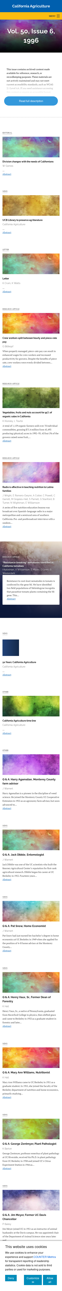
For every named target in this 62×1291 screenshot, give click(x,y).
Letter (5, 249)
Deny (12, 1278)
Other (5, 692)
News (4, 191)
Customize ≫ (34, 1280)
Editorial (7, 132)
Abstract (6, 174)
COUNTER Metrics (44, 1257)
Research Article (10, 309)
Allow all (52, 1280)
